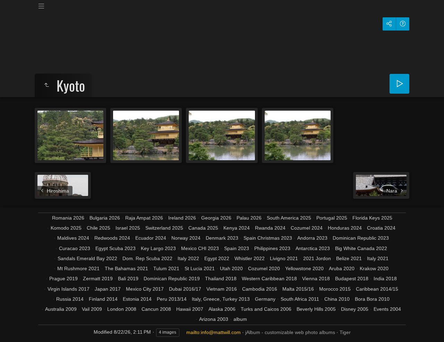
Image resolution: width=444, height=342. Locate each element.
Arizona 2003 (213, 319)
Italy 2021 (377, 258)
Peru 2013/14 (172, 299)
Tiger (345, 332)
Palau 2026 (249, 218)
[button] (14, 327)
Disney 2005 (354, 309)
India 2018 (385, 278)
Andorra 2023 (312, 238)
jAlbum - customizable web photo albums (290, 332)
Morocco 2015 (335, 289)
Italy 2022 (188, 258)
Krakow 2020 (374, 268)
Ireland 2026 (182, 218)
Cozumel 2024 (307, 228)
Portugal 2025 (331, 218)
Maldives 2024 (73, 238)
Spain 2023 (236, 248)
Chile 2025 (98, 228)
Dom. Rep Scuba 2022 (147, 258)
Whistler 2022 (249, 258)
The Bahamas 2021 (126, 268)
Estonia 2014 (137, 299)
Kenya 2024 (236, 228)
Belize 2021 (349, 258)
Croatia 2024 (381, 228)
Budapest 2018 (351, 278)
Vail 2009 (92, 309)
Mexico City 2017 (145, 289)
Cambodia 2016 (259, 289)
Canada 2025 (203, 228)
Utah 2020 (231, 268)
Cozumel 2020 (264, 268)
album (240, 319)
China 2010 (337, 299)
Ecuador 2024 (150, 238)
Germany (265, 299)
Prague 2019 (63, 278)
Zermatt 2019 (98, 278)
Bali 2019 (128, 278)
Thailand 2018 (221, 278)
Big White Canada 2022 (361, 248)
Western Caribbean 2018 (269, 278)
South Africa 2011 (300, 299)
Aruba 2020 (342, 268)
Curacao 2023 (74, 248)
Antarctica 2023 (313, 248)
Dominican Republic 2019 (172, 278)
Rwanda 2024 (270, 228)
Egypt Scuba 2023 (115, 248)
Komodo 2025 (66, 228)
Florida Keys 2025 (372, 218)
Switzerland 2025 (164, 228)
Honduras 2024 (345, 228)
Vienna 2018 (316, 278)
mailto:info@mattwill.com (213, 332)
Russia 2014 (70, 299)
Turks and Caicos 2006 (266, 309)
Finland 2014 (103, 299)
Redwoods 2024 (112, 238)
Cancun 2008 (156, 309)
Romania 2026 (68, 218)
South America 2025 (289, 218)
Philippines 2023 (272, 248)
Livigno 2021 (284, 258)
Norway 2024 (185, 238)
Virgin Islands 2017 (68, 289)
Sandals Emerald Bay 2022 (87, 258)
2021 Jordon (317, 258)
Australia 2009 (61, 309)
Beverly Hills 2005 (316, 309)
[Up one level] (46, 85)
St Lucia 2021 (200, 268)
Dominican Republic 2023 (361, 238)
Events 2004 (387, 309)
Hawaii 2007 (189, 309)
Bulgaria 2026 (104, 218)
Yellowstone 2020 (304, 268)
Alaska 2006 (222, 309)
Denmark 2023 (222, 238)
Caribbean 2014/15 (377, 289)
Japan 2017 (108, 289)
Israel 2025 (128, 228)
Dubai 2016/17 (185, 289)
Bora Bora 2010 (372, 299)
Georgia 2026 (216, 218)
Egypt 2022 (216, 258)
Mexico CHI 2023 (200, 248)
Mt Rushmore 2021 (78, 268)
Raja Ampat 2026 (144, 218)
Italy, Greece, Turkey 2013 (221, 299)
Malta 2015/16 (298, 289)
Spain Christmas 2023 (268, 238)
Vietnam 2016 (221, 289)
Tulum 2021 (166, 268)
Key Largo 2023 (158, 248)
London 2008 (121, 309)
